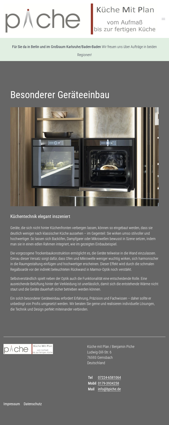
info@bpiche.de (109, 389)
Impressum (12, 404)
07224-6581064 (109, 377)
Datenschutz (33, 404)
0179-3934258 (108, 383)
